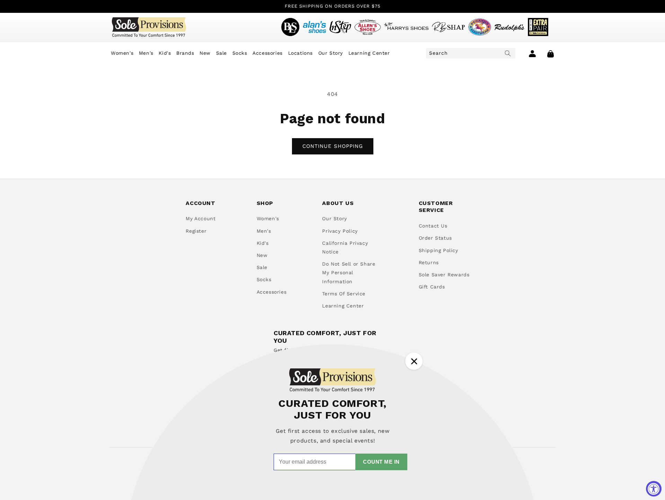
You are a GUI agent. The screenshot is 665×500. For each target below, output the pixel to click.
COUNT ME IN (381, 462)
